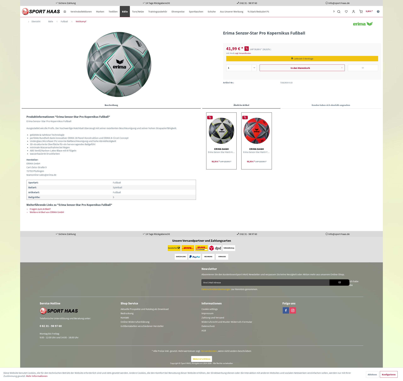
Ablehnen (372, 374)
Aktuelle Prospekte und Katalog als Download (145, 309)
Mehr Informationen (37, 376)
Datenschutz (208, 326)
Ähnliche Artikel (241, 105)
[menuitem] (64, 11)
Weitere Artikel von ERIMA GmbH (46, 212)
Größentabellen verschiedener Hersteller (142, 326)
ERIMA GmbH (221, 148)
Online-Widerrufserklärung (135, 321)
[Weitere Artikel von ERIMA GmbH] (363, 24)
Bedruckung (127, 313)
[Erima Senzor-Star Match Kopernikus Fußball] (221, 131)
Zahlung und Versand (213, 317)
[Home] (64, 11)
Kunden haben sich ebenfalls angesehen (331, 105)
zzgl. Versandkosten (243, 53)
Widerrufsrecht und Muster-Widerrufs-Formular (227, 321)
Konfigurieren (389, 374)
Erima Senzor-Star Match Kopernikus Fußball (221, 152)
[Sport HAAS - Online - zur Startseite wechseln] (41, 11)
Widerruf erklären (201, 359)
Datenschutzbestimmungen (216, 289)
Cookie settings (210, 309)
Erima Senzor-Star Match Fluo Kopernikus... (256, 152)
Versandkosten (209, 350)
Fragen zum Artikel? (40, 209)
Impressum (207, 313)
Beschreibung (111, 105)
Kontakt (125, 317)
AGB (204, 330)
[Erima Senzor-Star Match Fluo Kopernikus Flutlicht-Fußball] (256, 131)
